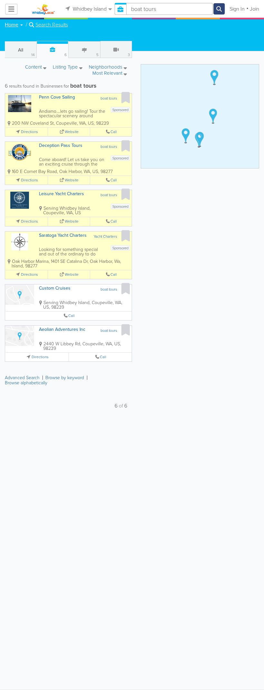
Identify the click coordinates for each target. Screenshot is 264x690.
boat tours (108, 98)
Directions (29, 132)
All (26, 52)
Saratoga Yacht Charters (63, 235)
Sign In (237, 9)
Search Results (51, 24)
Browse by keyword (64, 378)
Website (72, 132)
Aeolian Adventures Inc (62, 329)
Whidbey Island (89, 9)
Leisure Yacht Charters (61, 193)
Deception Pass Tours (60, 145)
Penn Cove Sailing (57, 97)
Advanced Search (22, 378)
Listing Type (66, 67)
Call (113, 132)
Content (34, 67)
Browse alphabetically (26, 383)
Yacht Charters (105, 236)
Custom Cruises (55, 288)
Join (254, 9)
